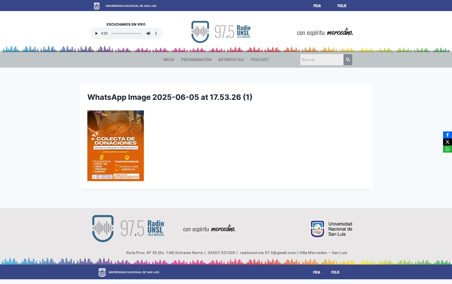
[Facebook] (447, 134)
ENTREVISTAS (231, 59)
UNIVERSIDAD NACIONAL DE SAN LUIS (131, 5)
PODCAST (260, 59)
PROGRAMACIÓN (196, 59)
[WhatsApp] (447, 149)
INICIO (168, 59)
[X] (447, 142)
